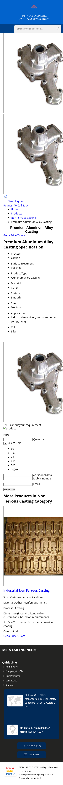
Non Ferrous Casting (23, 217)
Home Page (11, 666)
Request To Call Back (15, 205)
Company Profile (14, 671)
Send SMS (33, 754)
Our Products (12, 675)
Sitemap (9, 685)
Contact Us (11, 680)
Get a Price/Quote (14, 235)
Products (16, 213)
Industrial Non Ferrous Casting (26, 590)
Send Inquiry (16, 201)
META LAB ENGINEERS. (34, 17)
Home (14, 209)
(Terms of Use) (26, 770)
